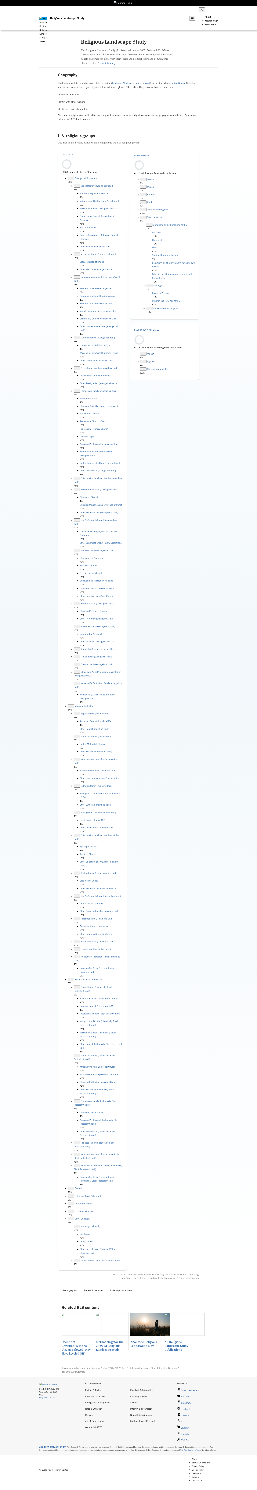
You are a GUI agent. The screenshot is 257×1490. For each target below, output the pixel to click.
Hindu (150, 201)
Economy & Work (138, 1396)
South (138, 83)
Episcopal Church (88, 846)
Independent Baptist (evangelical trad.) (99, 200)
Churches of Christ (89, 497)
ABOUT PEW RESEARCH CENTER (52, 1447)
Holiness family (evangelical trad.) (97, 550)
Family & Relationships (141, 1390)
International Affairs (95, 1396)
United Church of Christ (91, 903)
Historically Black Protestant (88, 979)
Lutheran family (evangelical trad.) (98, 337)
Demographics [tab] (70, 1290)
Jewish (150, 179)
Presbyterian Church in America (95, 375)
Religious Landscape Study (67, 18)
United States (177, 83)
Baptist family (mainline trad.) (96, 713)
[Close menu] (202, 9)
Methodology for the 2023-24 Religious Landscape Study (109, 1346)
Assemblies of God (89, 398)
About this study (106, 63)
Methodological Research (142, 1421)
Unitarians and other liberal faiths (170, 224)
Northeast (128, 83)
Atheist (150, 353)
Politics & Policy (93, 1390)
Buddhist (151, 194)
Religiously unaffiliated (146, 330)
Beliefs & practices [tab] (93, 1290)
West (147, 83)
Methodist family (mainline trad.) (97, 736)
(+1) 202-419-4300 (47, 1397)
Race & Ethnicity (93, 1408)
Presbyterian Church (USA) (93, 819)
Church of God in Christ (91, 1112)
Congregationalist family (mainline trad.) (101, 895)
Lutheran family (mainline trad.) (96, 785)
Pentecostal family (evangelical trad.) (99, 390)
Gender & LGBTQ (93, 1427)
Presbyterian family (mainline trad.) (98, 812)
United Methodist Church (92, 743)
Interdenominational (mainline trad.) (98, 770)
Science (134, 1402)
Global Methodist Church (92, 261)
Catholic (79, 1188)
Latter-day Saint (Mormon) (88, 1195)
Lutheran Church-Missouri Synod (96, 345)
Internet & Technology (141, 1408)
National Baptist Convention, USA (96, 1006)
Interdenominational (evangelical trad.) (99, 311)
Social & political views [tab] (121, 1290)
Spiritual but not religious (165, 255)
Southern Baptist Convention (94, 193)
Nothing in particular (157, 368)
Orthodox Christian (84, 1203)
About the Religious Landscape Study (143, 1344)
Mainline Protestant (84, 705)
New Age (157, 285)
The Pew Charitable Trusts (190, 1450)
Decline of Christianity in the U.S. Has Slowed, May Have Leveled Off (76, 1347)
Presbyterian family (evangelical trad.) (99, 367)
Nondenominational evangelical (95, 288)
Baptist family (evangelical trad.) (97, 185)
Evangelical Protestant (86, 178)
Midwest (116, 83)
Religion (89, 1414)
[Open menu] (192, 18)
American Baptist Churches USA (96, 721)
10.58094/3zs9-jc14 (76, 1371)
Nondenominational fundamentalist (98, 295)
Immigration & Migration (97, 1402)
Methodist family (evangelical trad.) (98, 254)
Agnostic (151, 361)
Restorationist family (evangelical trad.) (100, 489)
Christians (67, 154)
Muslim (151, 186)
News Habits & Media (141, 1414)
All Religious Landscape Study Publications (176, 1346)
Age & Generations (94, 1421)
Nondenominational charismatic (96, 303)
